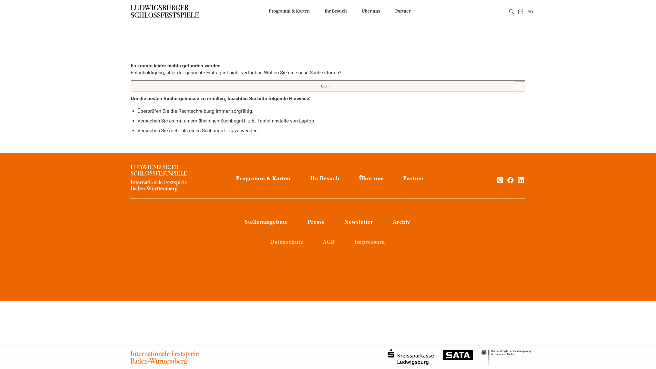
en (530, 11)
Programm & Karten (263, 179)
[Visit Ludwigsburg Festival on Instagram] (500, 181)
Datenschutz (286, 242)
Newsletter (358, 222)
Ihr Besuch (325, 179)
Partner (413, 179)
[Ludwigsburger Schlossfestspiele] (165, 11)
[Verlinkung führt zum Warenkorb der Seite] (520, 11)
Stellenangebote (266, 222)
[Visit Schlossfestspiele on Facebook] (511, 181)
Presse (316, 222)
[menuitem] (289, 11)
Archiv (401, 222)
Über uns (371, 179)
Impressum (369, 242)
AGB (329, 242)
